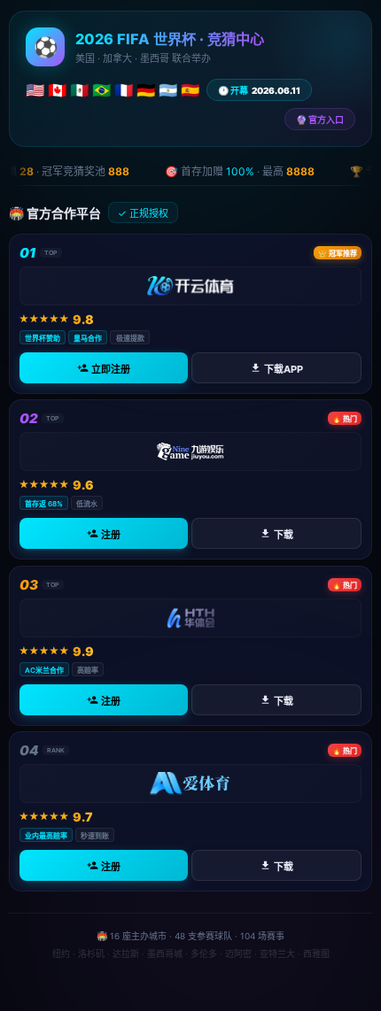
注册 (111, 535)
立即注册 (110, 369)
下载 (283, 535)
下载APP (283, 369)
